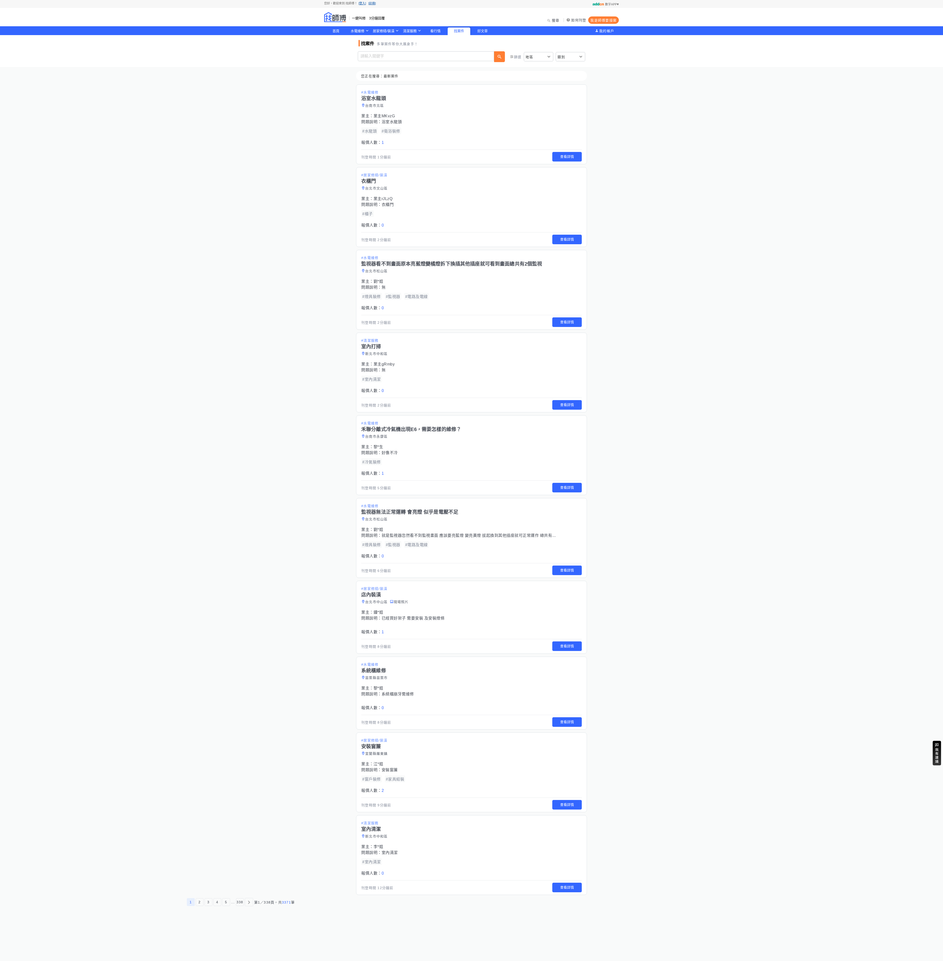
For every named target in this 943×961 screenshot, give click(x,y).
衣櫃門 (388, 205)
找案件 (459, 31)
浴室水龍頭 (392, 122)
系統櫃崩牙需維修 (398, 694)
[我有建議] (937, 753)
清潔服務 (410, 31)
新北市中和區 (376, 354)
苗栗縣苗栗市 (376, 678)
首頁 (336, 31)
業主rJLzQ (383, 199)
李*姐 (378, 847)
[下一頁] (249, 902)
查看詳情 (567, 157)
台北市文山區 (376, 188)
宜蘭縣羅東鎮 (376, 754)
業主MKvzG (384, 116)
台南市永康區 (376, 436)
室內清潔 (390, 853)
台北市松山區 (376, 271)
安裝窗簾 (390, 770)
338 (239, 902)
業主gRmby (384, 364)
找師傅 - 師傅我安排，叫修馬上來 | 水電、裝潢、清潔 (335, 17)
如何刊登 (578, 20)
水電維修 (357, 31)
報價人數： (372, 142)
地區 (529, 57)
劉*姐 (378, 281)
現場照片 (401, 602)
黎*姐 (378, 688)
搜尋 (555, 20)
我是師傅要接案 (603, 20)
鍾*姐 (378, 612)
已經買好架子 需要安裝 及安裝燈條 (413, 618)
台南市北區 (374, 106)
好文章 (482, 31)
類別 (561, 57)
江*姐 (378, 764)
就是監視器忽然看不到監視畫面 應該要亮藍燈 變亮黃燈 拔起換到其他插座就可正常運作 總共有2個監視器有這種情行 (486, 535)
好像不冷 (390, 453)
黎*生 (378, 447)
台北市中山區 (376, 602)
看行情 (435, 31)
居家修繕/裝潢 (383, 31)
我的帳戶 (606, 31)
